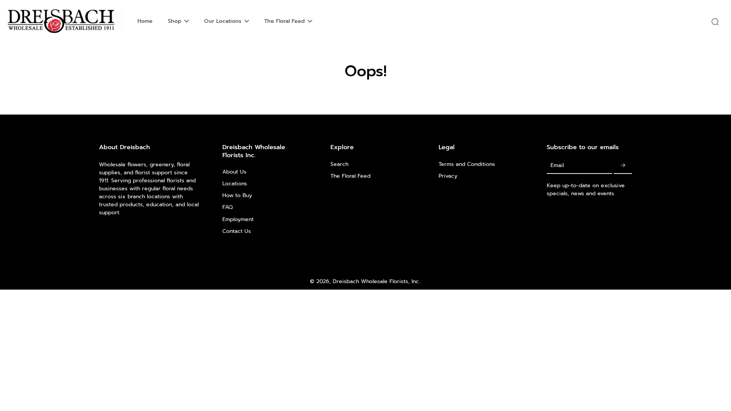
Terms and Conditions (467, 164)
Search (339, 164)
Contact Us (236, 231)
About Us (234, 171)
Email (557, 165)
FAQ (227, 207)
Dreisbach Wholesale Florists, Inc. (376, 281)
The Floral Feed (350, 176)
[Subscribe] (623, 166)
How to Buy (237, 195)
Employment (238, 219)
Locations (234, 183)
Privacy (448, 176)
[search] (715, 21)
